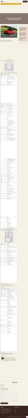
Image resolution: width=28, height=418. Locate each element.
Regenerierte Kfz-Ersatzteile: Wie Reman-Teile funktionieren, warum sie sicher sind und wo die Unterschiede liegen (23, 28)
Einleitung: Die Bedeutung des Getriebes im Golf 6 (5, 412)
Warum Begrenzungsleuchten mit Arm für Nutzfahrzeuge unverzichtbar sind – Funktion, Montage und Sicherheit (22, 33)
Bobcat (15, 409)
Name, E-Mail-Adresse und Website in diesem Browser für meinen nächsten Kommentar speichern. (8, 401)
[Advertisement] (14, 9)
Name (1, 395)
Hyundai (1, 38)
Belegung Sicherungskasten (8, 17)
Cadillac (15, 410)
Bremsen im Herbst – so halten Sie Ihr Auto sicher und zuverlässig (23, 39)
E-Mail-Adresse (2, 398)
